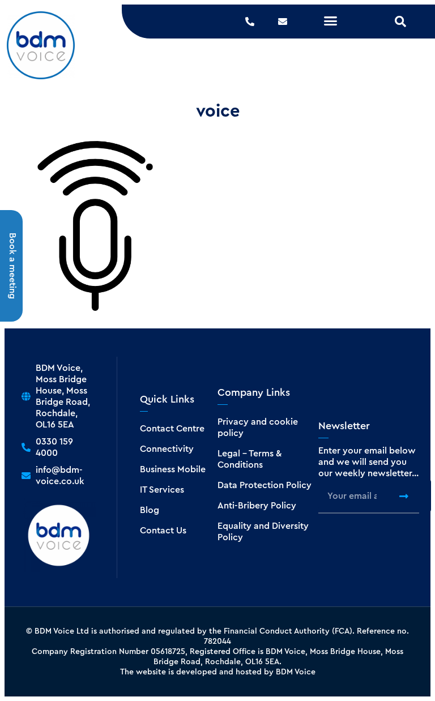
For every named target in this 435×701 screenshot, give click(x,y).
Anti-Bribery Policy (257, 505)
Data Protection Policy (265, 485)
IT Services (162, 489)
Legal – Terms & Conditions (250, 459)
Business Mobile (173, 469)
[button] (331, 21)
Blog (149, 510)
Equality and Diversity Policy (263, 532)
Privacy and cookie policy (258, 427)
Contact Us (163, 530)
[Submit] (404, 495)
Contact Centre (172, 428)
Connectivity (167, 449)
